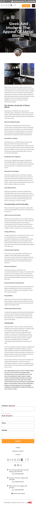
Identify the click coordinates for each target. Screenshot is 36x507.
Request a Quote (18, 451)
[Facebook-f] (1, 1)
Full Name (8, 405)
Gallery (18, 447)
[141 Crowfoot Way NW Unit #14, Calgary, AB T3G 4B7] (7, 469)
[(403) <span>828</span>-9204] (13, 473)
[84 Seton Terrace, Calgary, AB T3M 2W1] (7, 477)
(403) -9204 (19, 474)
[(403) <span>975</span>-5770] (13, 481)
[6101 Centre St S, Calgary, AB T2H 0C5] (7, 485)
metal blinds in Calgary (24, 208)
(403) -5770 (19, 482)
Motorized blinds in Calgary (16, 272)
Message (4, 430)
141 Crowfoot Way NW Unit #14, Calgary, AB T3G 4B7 (19, 470)
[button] (33, 5)
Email (7, 415)
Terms (22, 502)
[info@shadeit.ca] (12, 493)
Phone (4, 423)
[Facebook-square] (15, 465)
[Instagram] (4, 1)
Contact (18, 454)
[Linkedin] (18, 465)
